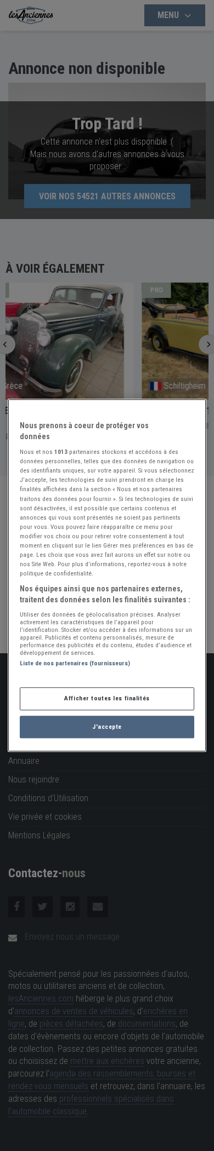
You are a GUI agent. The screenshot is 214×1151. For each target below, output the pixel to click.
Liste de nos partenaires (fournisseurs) (75, 663)
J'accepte (107, 726)
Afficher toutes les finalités (107, 698)
